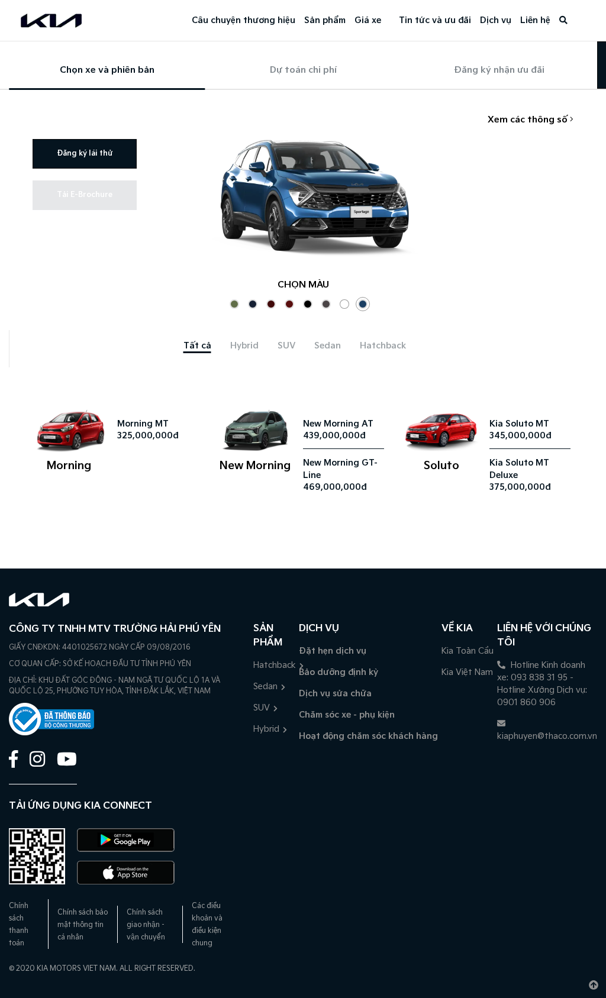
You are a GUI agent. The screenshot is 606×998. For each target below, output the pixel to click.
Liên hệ (535, 20)
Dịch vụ (495, 20)
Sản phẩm (325, 20)
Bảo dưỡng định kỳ (338, 672)
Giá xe (367, 20)
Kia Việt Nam (467, 672)
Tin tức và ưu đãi (435, 20)
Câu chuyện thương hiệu (243, 20)
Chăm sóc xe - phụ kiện (347, 715)
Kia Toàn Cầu (467, 651)
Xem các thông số (529, 120)
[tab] (197, 346)
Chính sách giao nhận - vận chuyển (146, 925)
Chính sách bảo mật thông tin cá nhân (82, 925)
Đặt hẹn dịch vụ (332, 651)
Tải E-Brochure (84, 194)
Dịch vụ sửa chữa (335, 694)
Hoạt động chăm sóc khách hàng (368, 736)
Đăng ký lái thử (84, 153)
